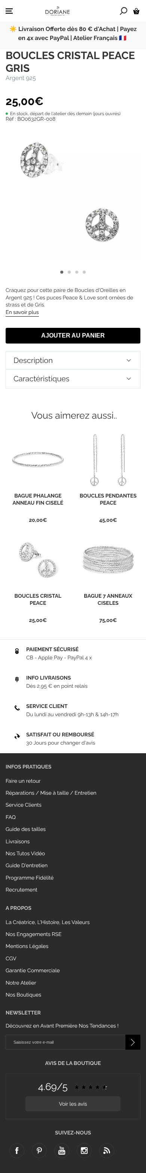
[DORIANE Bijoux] (58, 11)
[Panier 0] (136, 11)
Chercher (124, 10)
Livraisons (18, 842)
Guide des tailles (26, 829)
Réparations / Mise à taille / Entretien (51, 793)
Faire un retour (23, 781)
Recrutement (21, 890)
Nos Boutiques (23, 995)
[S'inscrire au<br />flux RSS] (106, 1150)
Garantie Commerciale (33, 971)
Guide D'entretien (27, 866)
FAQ (11, 818)
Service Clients (24, 805)
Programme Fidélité (30, 878)
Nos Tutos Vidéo (25, 854)
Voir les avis (73, 1104)
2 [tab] (69, 272)
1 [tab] (62, 272)
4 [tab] (84, 272)
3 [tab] (76, 272)
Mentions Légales (27, 946)
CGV (11, 959)
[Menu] (9, 11)
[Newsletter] (132, 1042)
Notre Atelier (21, 983)
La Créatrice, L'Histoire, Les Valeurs (47, 923)
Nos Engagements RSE (33, 935)
